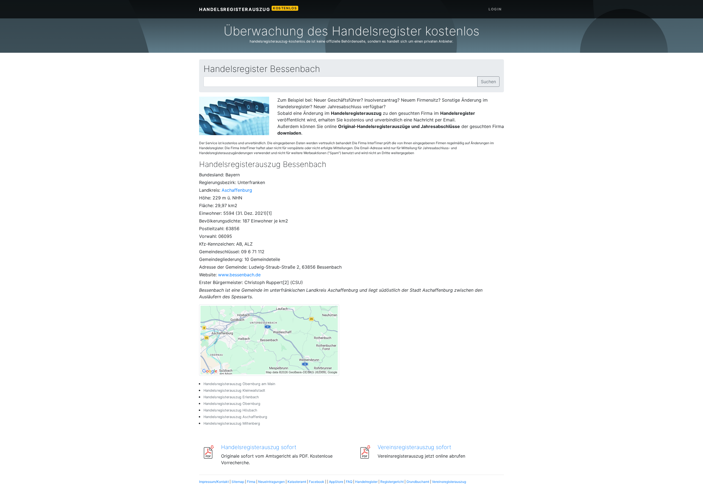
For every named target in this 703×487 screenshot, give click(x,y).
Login (495, 9)
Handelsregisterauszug (248, 9)
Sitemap (237, 482)
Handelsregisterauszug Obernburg (231, 404)
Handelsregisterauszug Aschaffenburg (235, 417)
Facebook (316, 482)
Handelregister (366, 482)
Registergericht (392, 482)
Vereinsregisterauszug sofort (414, 447)
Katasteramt (297, 482)
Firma (251, 482)
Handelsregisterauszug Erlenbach (231, 397)
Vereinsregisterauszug (449, 482)
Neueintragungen (271, 482)
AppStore (336, 482)
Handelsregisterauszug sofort (258, 447)
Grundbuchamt (417, 482)
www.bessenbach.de (239, 274)
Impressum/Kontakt (214, 482)
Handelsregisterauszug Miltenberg (231, 423)
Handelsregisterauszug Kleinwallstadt (234, 390)
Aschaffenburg (237, 190)
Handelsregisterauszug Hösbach (230, 410)
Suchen (488, 81)
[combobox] (340, 81)
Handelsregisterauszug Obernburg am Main (239, 384)
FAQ (349, 482)
